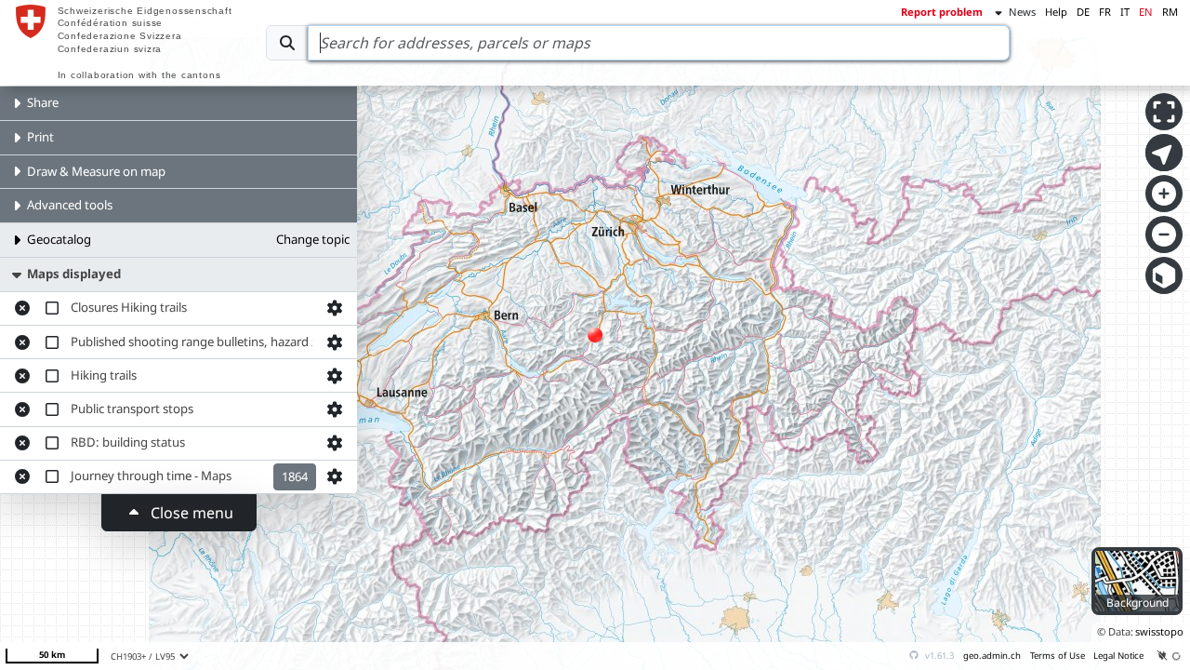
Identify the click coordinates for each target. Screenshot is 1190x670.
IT (1125, 12)
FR (1105, 12)
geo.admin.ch (992, 656)
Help (1056, 12)
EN (1146, 12)
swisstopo (1159, 631)
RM (1170, 12)
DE (1083, 12)
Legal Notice (1118, 656)
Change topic (313, 239)
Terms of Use (1057, 656)
